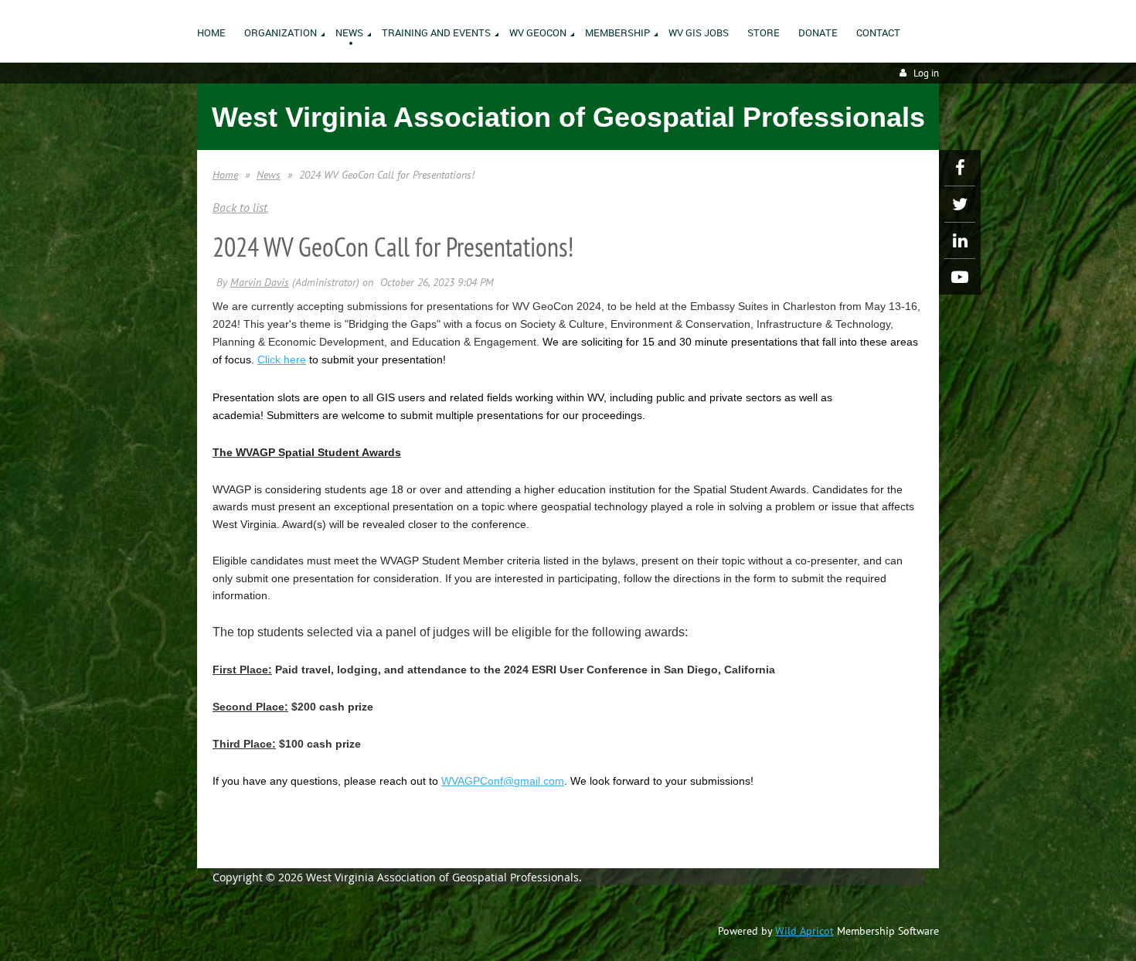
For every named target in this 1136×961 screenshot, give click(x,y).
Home (225, 175)
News (269, 175)
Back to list (240, 207)
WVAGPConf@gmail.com (502, 781)
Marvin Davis (259, 282)
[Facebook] (959, 168)
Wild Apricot (804, 931)
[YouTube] (959, 277)
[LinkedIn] (959, 240)
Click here (281, 359)
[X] (959, 204)
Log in (926, 73)
